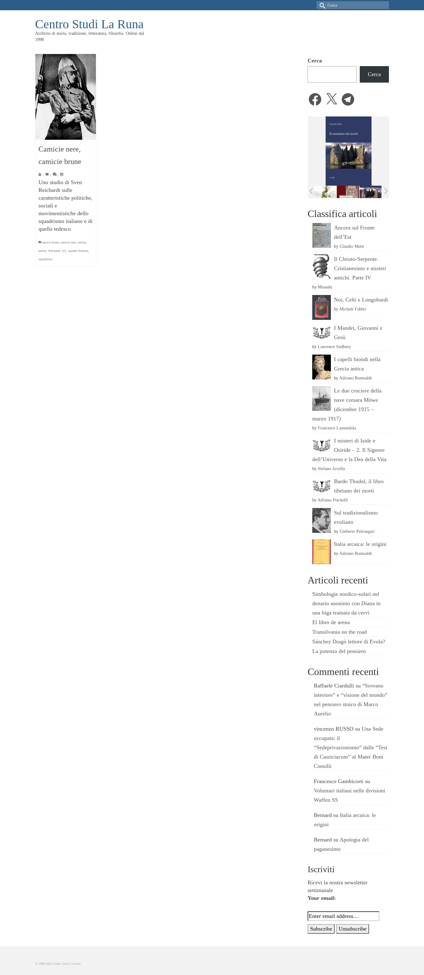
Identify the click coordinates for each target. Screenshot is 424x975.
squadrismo (45, 259)
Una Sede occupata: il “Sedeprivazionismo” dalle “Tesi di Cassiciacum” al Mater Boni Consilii (350, 747)
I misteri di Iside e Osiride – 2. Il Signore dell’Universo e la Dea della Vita (349, 450)
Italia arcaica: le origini (360, 544)
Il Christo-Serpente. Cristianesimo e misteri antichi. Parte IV (360, 268)
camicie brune (50, 242)
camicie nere (68, 242)
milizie (82, 242)
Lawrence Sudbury (334, 346)
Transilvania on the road (339, 632)
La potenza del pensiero (339, 651)
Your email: (322, 898)
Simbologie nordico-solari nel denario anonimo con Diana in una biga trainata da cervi (346, 603)
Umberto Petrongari (357, 531)
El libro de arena (331, 622)
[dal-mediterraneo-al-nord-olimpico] (371, 191)
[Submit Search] (321, 5)
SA (64, 250)
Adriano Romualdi (355, 377)
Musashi (325, 286)
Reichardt (54, 250)
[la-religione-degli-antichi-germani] (326, 192)
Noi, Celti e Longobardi (361, 300)
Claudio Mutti (352, 246)
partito (42, 250)
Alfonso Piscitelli (333, 499)
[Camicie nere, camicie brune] (65, 97)
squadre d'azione (78, 250)
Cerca (315, 60)
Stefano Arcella (331, 468)
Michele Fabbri (353, 308)
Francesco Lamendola (337, 427)
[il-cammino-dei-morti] (349, 191)
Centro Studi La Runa (89, 24)
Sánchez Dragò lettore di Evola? (348, 641)
